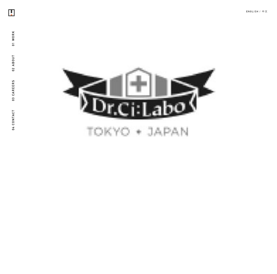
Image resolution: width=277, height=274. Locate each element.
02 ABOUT (13, 63)
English (252, 11)
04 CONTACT (13, 120)
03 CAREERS (13, 90)
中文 (265, 11)
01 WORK (13, 38)
